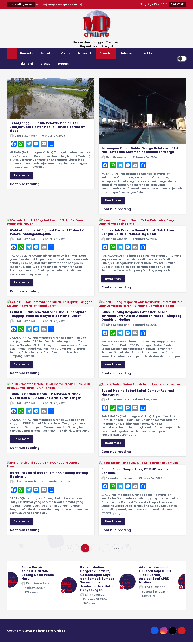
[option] (38, 581)
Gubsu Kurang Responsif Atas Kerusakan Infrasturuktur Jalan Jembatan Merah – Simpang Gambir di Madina (141, 315)
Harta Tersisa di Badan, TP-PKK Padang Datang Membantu (49, 474)
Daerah (104, 53)
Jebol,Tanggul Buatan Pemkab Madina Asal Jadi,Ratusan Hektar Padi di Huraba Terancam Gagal (47, 126)
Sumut (45, 53)
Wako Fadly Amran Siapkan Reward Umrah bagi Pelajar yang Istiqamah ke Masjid (105, 574)
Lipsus (45, 63)
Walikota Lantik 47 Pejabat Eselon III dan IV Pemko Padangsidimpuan (47, 232)
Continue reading (25, 184)
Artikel (148, 53)
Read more (22, 175)
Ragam (63, 63)
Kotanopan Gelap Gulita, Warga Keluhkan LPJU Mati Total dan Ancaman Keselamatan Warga (139, 150)
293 (116, 548)
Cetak (65, 53)
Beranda (26, 53)
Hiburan (127, 53)
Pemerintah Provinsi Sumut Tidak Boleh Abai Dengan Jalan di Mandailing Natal (137, 232)
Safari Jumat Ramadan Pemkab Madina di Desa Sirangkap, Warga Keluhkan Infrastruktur (163, 576)
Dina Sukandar (25, 135)
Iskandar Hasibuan (28, 481)
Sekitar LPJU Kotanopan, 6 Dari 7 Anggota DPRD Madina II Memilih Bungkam (46, 574)
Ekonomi (26, 63)
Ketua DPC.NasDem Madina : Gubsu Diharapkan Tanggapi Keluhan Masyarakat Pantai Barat (48, 314)
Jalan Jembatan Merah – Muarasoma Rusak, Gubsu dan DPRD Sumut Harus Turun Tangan (46, 396)
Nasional (84, 53)
